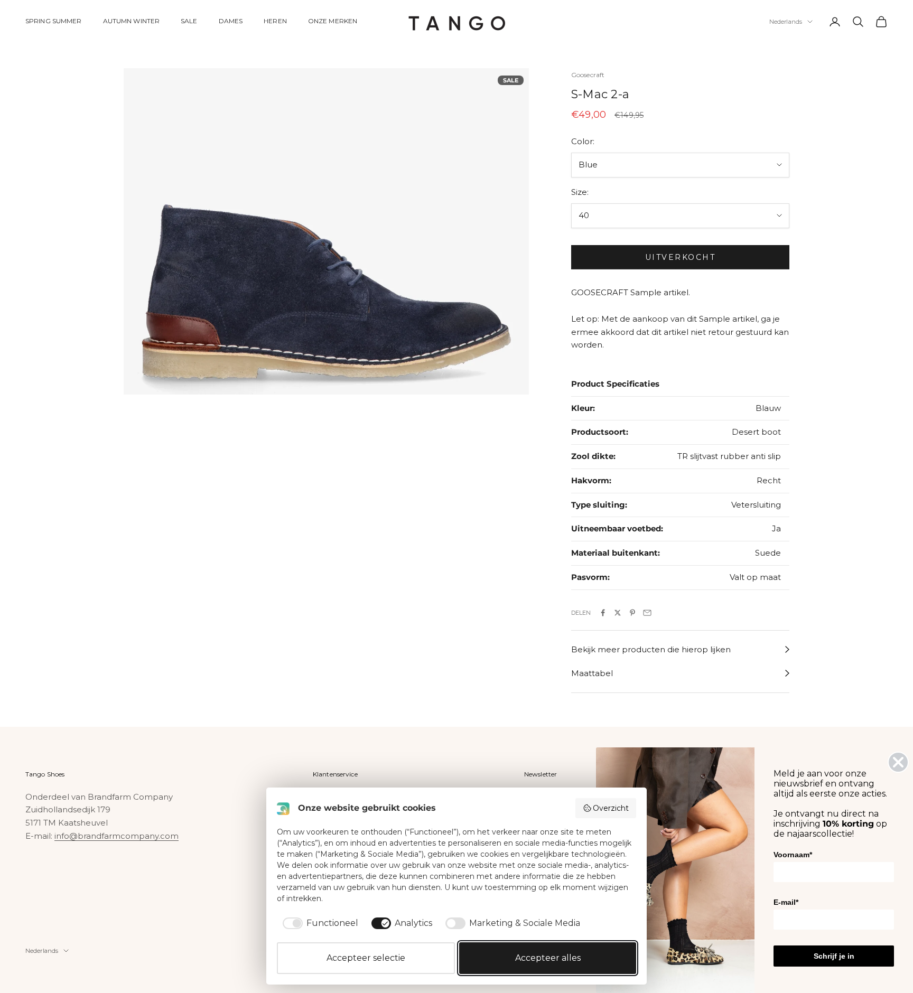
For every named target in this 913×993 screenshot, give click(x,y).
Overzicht (611, 808)
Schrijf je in (834, 956)
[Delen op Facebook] (603, 612)
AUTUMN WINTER (131, 21)
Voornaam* (793, 854)
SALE (189, 21)
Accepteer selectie (366, 958)
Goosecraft (587, 75)
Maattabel (592, 673)
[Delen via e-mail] (647, 612)
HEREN (275, 21)
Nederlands (785, 21)
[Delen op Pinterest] (632, 612)
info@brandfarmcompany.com (116, 836)
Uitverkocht (680, 257)
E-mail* (786, 902)
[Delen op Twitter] (617, 612)
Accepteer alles (548, 958)
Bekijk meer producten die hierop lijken (651, 649)
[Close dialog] (898, 762)
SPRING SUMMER (53, 21)
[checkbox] (318, 923)
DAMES (231, 21)
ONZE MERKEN (332, 21)
